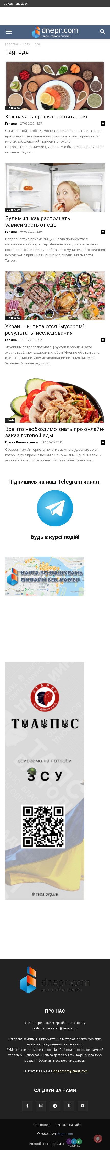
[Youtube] (83, 1106)
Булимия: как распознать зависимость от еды (37, 221)
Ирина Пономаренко (21, 442)
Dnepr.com (65, 1134)
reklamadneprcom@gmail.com (55, 1028)
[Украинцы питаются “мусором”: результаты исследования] (55, 295)
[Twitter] (69, 1106)
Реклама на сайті (68, 1125)
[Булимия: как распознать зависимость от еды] (55, 187)
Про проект (42, 1125)
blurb (10, 420)
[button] (9, 32)
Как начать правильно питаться (46, 117)
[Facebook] (27, 1106)
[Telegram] (55, 1106)
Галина (11, 123)
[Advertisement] (55, 16)
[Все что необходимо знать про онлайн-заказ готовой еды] (55, 398)
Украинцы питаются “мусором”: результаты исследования (45, 329)
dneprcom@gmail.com (70, 1071)
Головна (11, 44)
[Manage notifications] (98, 1139)
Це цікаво (13, 108)
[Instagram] (41, 1106)
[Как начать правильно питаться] (55, 85)
